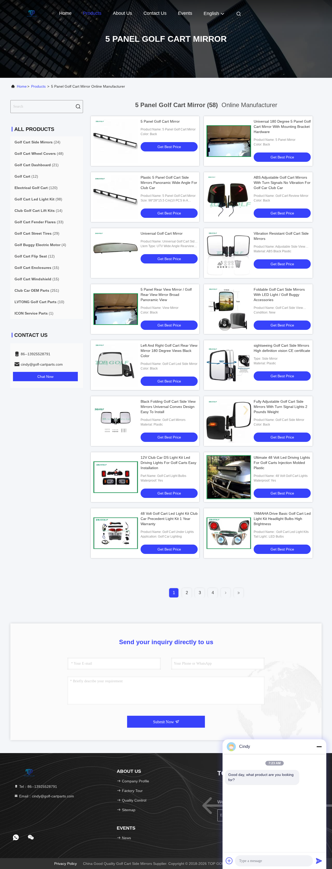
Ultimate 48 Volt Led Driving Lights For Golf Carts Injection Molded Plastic (282, 462)
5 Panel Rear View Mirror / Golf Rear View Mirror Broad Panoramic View (166, 294)
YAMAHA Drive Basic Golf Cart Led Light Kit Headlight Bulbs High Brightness (282, 518)
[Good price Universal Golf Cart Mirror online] (115, 253)
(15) (37, 268)
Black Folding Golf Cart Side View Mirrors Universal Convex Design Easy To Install (168, 406)
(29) (37, 233)
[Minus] (319, 746)
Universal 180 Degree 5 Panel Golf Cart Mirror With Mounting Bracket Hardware (282, 126)
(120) (36, 188)
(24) (37, 142)
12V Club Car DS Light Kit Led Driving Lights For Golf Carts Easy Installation (168, 462)
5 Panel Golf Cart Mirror (160, 121)
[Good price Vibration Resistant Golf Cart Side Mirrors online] (228, 253)
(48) (39, 153)
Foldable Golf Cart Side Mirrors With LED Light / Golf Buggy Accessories (279, 294)
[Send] (319, 860)
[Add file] (229, 860)
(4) (40, 245)
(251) (37, 290)
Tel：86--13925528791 (37, 786)
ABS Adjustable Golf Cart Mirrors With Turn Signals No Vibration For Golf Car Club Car (282, 182)
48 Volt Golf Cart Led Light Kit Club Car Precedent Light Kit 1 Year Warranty (169, 518)
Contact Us (155, 13)
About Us (122, 13)
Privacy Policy (65, 863)
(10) (39, 302)
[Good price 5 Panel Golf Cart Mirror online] (115, 141)
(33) (39, 222)
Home (65, 13)
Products (92, 13)
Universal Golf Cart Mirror (162, 233)
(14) (39, 210)
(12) (26, 176)
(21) (37, 165)
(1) (34, 313)
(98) (38, 199)
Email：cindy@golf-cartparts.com (46, 796)
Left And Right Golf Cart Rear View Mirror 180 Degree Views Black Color (169, 350)
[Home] (31, 13)
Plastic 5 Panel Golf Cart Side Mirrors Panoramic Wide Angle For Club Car (169, 182)
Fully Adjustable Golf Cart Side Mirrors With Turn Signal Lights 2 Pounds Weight (280, 406)
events (185, 13)
